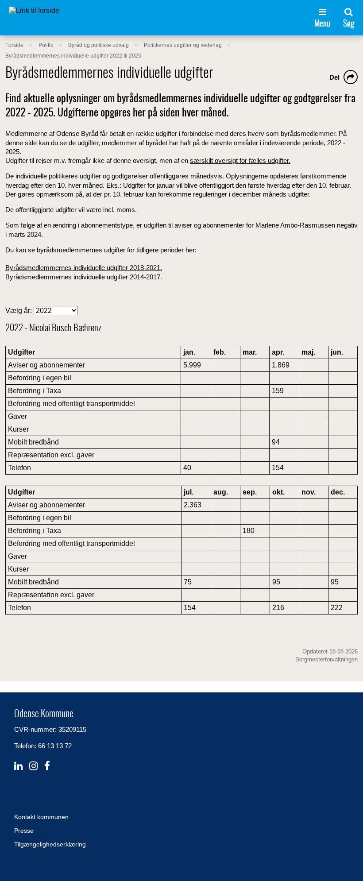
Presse (24, 830)
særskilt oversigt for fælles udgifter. (240, 160)
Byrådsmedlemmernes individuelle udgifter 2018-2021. (83, 267)
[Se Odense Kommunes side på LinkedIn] (18, 766)
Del (334, 77)
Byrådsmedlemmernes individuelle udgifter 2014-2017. (83, 277)
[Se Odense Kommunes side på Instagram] (33, 766)
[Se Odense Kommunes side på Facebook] (47, 766)
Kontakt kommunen (41, 816)
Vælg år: (19, 310)
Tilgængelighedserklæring (50, 844)
